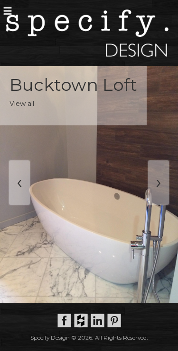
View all (21, 103)
